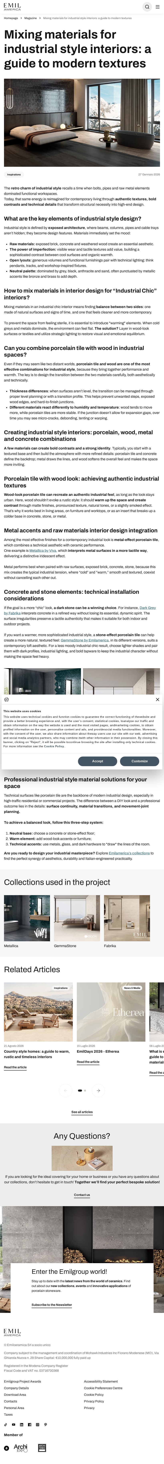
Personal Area (14, 1408)
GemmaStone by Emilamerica (85, 640)
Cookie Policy (54, 746)
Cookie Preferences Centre (103, 1388)
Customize (140, 761)
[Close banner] (158, 699)
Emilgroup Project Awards (22, 1381)
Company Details (16, 1388)
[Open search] (147, 7)
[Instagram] (37, 1424)
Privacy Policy (94, 1401)
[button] (80, 1091)
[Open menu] (157, 6)
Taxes (8, 1414)
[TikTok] (5, 1424)
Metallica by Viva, (43, 551)
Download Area (15, 1394)
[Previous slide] (65, 1090)
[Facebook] (29, 1424)
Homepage (11, 18)
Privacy (89, 1408)
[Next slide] (98, 1090)
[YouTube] (13, 1424)
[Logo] (12, 6)
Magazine (30, 18)
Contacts (10, 1401)
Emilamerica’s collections (129, 853)
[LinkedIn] (21, 1424)
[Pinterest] (45, 1424)
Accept (97, 761)
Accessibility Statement (101, 1381)
